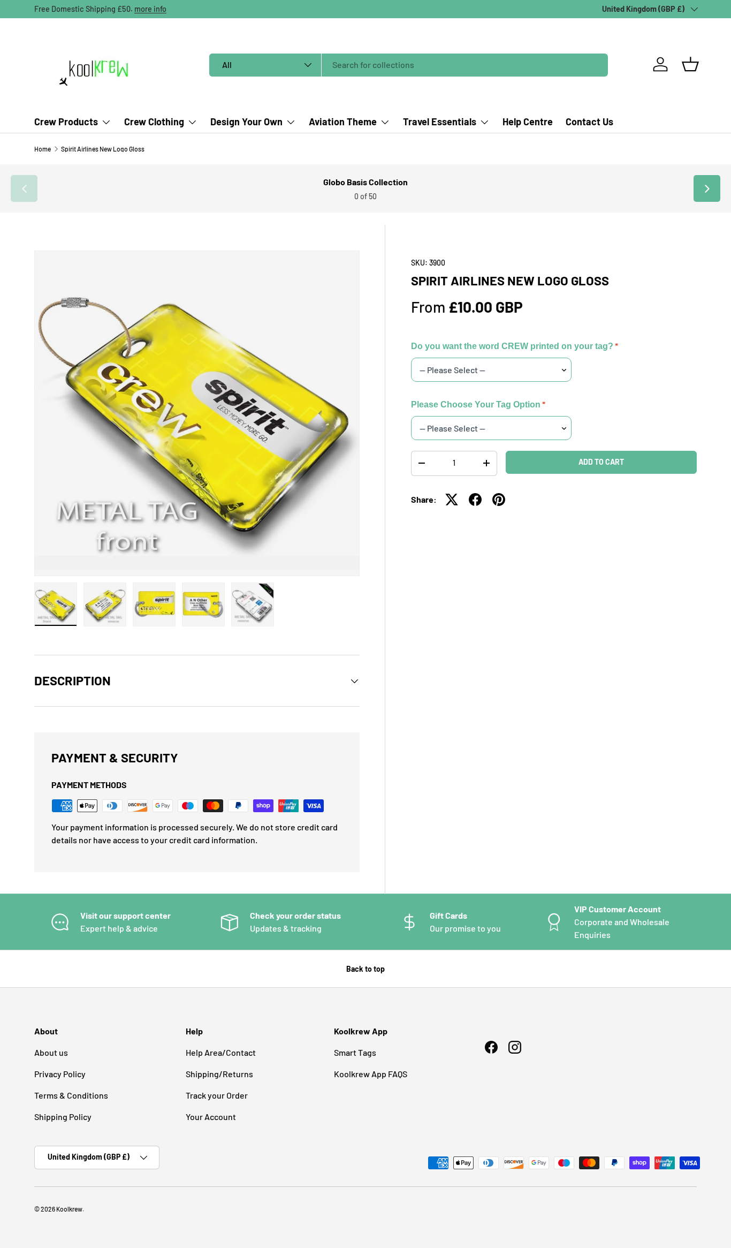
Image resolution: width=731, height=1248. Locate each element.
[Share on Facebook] (475, 499)
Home (42, 149)
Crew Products (66, 121)
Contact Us (589, 121)
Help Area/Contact (221, 1052)
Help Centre (527, 121)
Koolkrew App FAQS (370, 1074)
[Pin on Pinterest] (499, 499)
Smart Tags (355, 1052)
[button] (690, 64)
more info (150, 8)
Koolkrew (69, 1209)
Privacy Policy (60, 1074)
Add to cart (601, 461)
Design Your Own (246, 121)
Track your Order (217, 1095)
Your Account (211, 1116)
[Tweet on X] (451, 499)
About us (51, 1052)
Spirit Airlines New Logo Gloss (102, 149)
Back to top (365, 968)
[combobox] (408, 64)
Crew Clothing (154, 121)
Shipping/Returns (219, 1074)
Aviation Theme (343, 121)
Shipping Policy (63, 1116)
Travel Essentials (439, 121)
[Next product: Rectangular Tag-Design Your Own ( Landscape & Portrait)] (707, 188)
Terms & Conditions (71, 1095)
